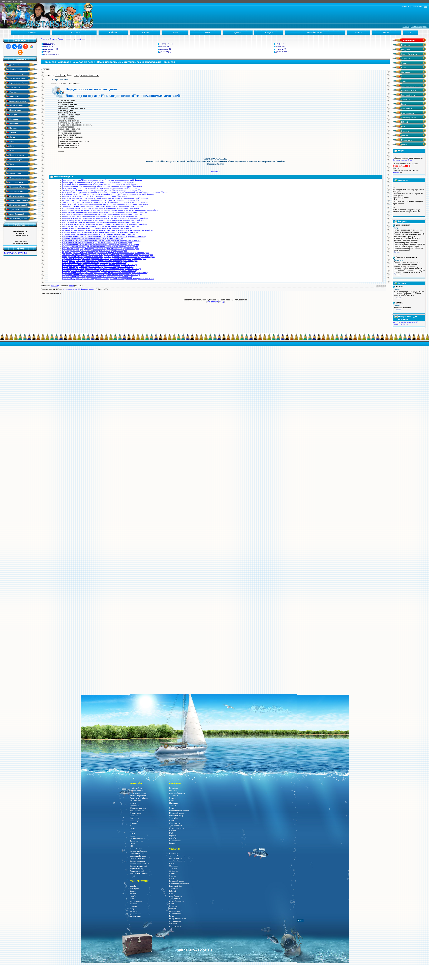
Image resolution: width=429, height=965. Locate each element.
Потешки (13, 128)
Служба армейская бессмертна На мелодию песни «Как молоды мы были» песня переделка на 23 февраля (108, 194)
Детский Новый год (177, 856)
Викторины (13, 119)
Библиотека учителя (17, 78)
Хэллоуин (173, 868)
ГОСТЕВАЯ (74, 32)
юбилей (46, 46)
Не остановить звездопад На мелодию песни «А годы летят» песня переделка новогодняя (100, 248)
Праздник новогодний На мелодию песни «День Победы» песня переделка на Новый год (100, 232)
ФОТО (358, 32)
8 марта (278, 44)
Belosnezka (401, 322)
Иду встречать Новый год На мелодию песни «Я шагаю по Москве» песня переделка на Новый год (104, 224)
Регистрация (416, 27)
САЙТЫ (113, 32)
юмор (45, 52)
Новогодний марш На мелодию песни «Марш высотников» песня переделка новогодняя (99, 261)
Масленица (405, 72)
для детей (163, 52)
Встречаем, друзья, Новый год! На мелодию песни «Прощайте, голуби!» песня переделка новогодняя (105, 253)
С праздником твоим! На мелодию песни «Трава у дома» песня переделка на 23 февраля (100, 208)
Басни (11, 141)
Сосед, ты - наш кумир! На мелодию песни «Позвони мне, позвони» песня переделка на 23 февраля (105, 198)
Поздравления (15, 110)
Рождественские (175, 858)
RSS (425, 7)
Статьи (53, 39)
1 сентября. (173, 888)
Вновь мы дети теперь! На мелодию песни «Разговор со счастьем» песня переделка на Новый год (104, 212)
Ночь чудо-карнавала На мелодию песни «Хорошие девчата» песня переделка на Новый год (102, 214)
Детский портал (15, 69)
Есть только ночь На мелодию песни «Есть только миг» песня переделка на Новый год (99, 265)
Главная (406, 27)
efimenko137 (412, 322)
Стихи (11, 146)
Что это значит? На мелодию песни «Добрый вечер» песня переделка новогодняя (97, 242)
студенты (279, 49)
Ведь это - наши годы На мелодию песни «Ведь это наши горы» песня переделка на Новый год (102, 220)
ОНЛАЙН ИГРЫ (315, 32)
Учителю (13, 92)
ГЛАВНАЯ (30, 32)
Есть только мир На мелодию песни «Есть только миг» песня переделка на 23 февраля (99, 188)
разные (278, 46)
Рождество (405, 50)
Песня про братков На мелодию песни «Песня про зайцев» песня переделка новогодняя (100, 246)
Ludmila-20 (397, 324)
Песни (11, 150)
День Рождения (175, 896)
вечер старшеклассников (411, 86)
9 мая (403, 81)
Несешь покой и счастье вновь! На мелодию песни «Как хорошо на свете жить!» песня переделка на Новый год (110, 210)
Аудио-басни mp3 (16, 214)
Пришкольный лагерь (17, 178)
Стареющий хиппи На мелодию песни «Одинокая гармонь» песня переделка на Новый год (101, 275)
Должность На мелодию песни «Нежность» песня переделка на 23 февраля (94, 196)
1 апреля (404, 77)
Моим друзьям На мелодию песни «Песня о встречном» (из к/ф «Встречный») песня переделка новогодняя (108, 257)
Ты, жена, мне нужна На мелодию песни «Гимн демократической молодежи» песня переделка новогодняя (107, 255)
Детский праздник (408, 117)
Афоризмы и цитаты (17, 101)
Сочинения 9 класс (16, 182)
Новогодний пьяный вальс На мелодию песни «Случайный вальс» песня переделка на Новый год (104, 236)
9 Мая (171, 878)
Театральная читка (16, 191)
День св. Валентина (409, 54)
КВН (403, 127)
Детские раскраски (16, 196)
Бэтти (405, 324)
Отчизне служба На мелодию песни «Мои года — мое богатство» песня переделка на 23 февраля (104, 200)
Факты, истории (15, 160)
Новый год (405, 45)
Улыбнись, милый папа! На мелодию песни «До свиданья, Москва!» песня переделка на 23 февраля (105, 190)
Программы (14, 96)
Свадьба (404, 136)
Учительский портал (17, 74)
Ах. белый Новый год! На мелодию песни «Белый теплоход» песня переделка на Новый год (101, 240)
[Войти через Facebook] (19, 46)
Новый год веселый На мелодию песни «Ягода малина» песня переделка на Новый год (99, 271)
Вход (425, 27)
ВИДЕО (268, 32)
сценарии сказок (175, 921)
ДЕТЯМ (238, 32)
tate (394, 322)
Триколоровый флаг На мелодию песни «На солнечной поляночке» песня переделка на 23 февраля (104, 202)
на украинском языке (177, 919)
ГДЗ (11, 169)
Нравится (215, 172)
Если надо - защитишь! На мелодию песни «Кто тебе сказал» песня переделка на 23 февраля (102, 180)
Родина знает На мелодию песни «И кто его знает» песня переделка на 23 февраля (98, 182)
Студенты (405, 131)
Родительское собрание (18, 83)
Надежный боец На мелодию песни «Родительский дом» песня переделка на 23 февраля (100, 184)
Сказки (12, 137)
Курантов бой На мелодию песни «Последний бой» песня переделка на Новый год (97, 228)
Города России (15, 173)
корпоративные (175, 926)
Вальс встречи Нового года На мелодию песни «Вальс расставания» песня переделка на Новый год (105, 273)
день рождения (49, 49)
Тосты (11, 164)
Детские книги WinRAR (18, 200)
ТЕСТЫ (386, 32)
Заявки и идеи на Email (402, 160)
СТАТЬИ (206, 32)
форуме (396, 172)
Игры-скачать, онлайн (18, 218)
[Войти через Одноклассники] (20, 52)
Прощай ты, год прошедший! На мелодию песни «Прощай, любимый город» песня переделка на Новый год (108, 279)
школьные (163, 49)
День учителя (406, 108)
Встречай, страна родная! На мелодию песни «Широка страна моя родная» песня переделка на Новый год (107, 230)
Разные (404, 145)
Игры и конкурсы (16, 105)
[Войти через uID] (8, 46)
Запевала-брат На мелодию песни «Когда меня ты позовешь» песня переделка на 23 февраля (102, 206)
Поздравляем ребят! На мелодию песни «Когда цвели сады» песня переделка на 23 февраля (102, 186)
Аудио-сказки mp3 (16, 209)
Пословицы (13, 123)
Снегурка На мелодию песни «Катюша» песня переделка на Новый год (92, 238)
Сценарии (13, 114)
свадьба (162, 46)
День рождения (407, 113)
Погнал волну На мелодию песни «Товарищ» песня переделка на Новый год (94, 263)
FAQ (410, 32)
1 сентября (405, 99)
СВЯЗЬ (175, 32)
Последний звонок (408, 90)
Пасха (403, 68)
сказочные (173, 924)
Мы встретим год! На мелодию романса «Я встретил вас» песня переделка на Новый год (100, 226)
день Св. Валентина (177, 861)
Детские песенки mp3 (18, 205)
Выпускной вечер (408, 95)
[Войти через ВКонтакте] (14, 46)
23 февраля (164, 44)
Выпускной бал (175, 886)
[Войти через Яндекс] (25, 46)
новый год (80, 39)
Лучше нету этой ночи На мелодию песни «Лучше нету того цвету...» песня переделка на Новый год (105, 218)
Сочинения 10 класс (17, 187)
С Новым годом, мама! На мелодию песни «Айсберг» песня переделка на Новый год (98, 234)
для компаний (281, 52)
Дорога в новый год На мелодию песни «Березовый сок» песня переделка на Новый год (99, 216)
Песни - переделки (16, 155)
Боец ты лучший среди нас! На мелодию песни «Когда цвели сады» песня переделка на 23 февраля (105, 204)
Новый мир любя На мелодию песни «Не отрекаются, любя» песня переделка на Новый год (101, 269)
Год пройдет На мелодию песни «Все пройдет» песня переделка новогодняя (94, 251)
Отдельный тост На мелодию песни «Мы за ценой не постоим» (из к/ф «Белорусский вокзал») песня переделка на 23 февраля (116, 192)
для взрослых (174, 911)
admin (71, 286)
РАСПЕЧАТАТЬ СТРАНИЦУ (15, 253)
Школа (403, 104)
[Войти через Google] (31, 46)
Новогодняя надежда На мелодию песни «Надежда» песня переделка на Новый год (97, 267)
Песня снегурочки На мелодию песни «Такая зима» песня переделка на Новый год (97, 277)
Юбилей (404, 122)
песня (91, 289)
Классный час (14, 87)
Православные (407, 140)
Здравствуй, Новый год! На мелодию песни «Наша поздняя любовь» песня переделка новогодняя (104, 259)
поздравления (49, 54)
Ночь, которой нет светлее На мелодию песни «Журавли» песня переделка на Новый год (100, 222)
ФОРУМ (145, 32)
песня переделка (70, 289)
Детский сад (14, 65)
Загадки (12, 132)
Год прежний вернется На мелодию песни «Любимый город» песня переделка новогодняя (100, 244)
